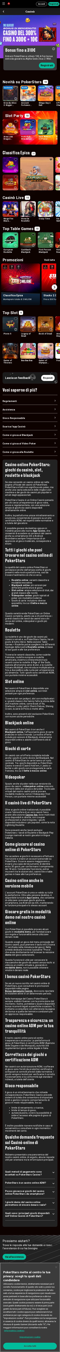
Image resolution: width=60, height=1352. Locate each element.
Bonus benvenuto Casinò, (19, 991)
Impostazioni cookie (30, 1337)
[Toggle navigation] (3, 3)
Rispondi (48, 378)
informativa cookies (14, 1330)
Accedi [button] (41, 4)
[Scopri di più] (54, 48)
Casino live (31, 815)
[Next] (54, 287)
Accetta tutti (30, 1346)
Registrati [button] (54, 4)
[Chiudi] (56, 1267)
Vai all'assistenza (14, 1257)
